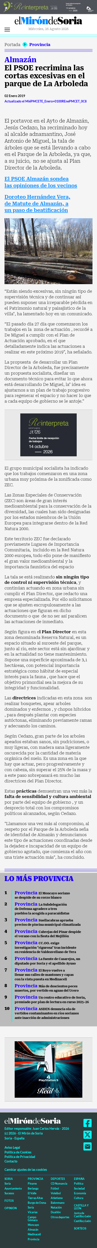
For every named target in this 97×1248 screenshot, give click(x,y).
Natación (56, 1207)
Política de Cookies (18, 1152)
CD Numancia (59, 1183)
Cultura (78, 1198)
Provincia (39, 44)
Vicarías (32, 1212)
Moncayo (33, 1225)
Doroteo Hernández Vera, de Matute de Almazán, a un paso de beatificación (37, 203)
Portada (12, 44)
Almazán (21, 60)
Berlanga (33, 1188)
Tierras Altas (35, 1198)
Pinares (32, 1183)
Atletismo (57, 1198)
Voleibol (56, 1193)
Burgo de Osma (37, 1202)
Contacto (11, 1161)
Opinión (11, 1208)
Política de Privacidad (20, 1157)
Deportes (58, 1179)
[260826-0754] (48, 6)
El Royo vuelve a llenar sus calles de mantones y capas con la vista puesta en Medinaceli (44, 975)
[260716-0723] (48, 1069)
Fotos (9, 1200)
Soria (9, 1179)
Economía (80, 1193)
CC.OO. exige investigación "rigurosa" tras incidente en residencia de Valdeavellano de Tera (45, 947)
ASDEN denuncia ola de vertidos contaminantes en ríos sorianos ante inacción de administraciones (47, 1013)
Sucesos (9, 1193)
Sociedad (79, 1188)
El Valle (32, 1193)
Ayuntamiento (13, 1188)
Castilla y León (81, 1207)
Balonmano (58, 1202)
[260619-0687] (48, 434)
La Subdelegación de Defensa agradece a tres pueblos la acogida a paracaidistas (42, 909)
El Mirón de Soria (48, 21)
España (79, 1179)
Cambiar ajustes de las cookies (26, 1169)
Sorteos (80, 1228)
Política (78, 1183)
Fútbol (55, 1188)
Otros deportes (60, 1217)
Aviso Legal (12, 1147)
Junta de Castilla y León (82, 1214)
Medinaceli (34, 1234)
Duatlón (56, 1212)
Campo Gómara (32, 1219)
